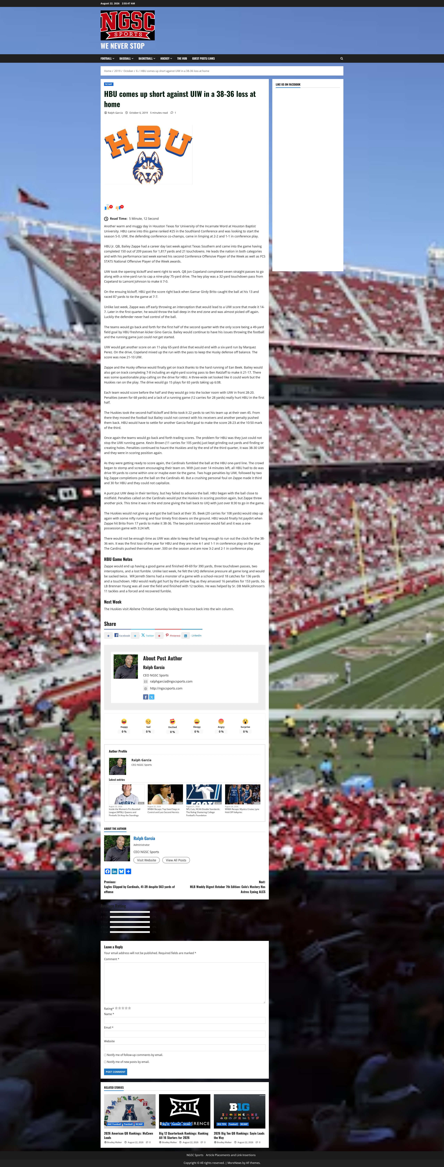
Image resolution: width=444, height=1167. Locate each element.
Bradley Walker (114, 1142)
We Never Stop (123, 45)
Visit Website (146, 860)
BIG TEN (221, 1124)
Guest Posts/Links (203, 58)
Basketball (146, 58)
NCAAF (108, 84)
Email (108, 1027)
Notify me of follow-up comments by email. (135, 1055)
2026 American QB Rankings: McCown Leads (128, 1135)
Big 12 (166, 1124)
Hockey (164, 58)
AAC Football (114, 1124)
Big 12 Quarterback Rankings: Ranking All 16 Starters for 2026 (183, 1135)
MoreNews (235, 1163)
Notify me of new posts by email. (128, 1062)
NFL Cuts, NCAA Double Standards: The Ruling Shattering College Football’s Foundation (203, 812)
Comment (111, 959)
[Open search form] (341, 58)
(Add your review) (216, 913)
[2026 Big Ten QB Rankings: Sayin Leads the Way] (239, 1111)
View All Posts (176, 860)
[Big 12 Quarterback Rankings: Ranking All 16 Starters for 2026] (185, 1111)
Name (109, 1014)
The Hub (182, 58)
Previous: (139, 887)
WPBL (141, 803)
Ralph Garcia (115, 112)
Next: (227, 887)
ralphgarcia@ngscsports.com (171, 681)
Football (106, 58)
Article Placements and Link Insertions (231, 1155)
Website (109, 1041)
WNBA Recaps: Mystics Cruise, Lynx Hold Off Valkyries (242, 811)
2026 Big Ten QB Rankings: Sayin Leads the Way (239, 1135)
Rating (109, 1009)
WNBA (179, 803)
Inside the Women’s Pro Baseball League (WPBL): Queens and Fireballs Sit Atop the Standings (124, 812)
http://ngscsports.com (166, 688)
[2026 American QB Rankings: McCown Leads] (130, 1111)
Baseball (125, 58)
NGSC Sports (195, 1155)
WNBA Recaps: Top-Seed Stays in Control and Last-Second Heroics (164, 811)
